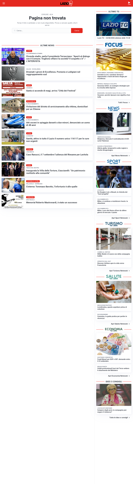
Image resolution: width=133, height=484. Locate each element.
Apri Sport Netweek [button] (120, 218)
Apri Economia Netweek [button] (118, 376)
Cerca (77, 31)
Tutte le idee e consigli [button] (118, 417)
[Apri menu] (3, 3)
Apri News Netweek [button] (119, 156)
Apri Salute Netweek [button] (119, 324)
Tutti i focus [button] (123, 102)
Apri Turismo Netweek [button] (118, 271)
